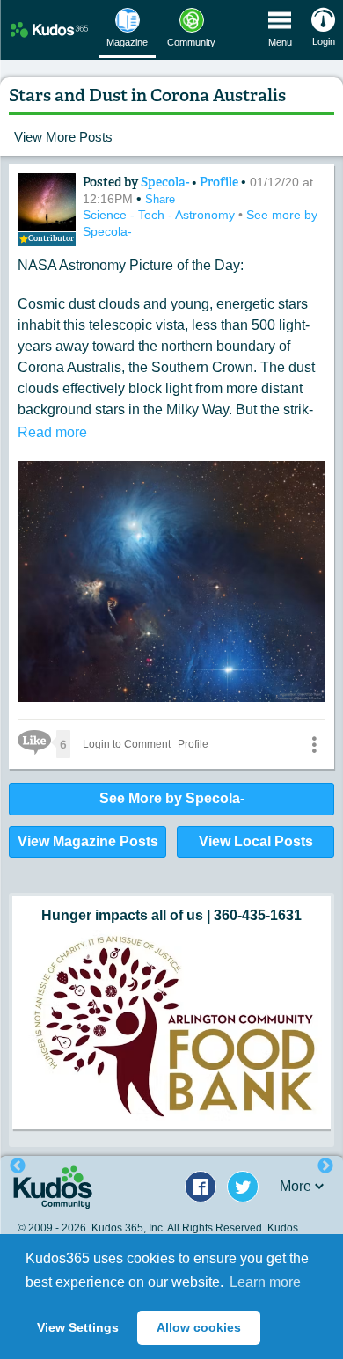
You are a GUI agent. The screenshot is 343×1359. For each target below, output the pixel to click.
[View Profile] (47, 202)
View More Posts (63, 136)
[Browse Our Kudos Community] (49, 29)
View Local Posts (256, 841)
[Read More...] (171, 1025)
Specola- (166, 182)
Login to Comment (127, 744)
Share (160, 199)
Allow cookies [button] (199, 1327)
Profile (219, 182)
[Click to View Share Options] (314, 744)
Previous (17, 1166)
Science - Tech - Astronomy (160, 215)
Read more (52, 432)
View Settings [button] (78, 1327)
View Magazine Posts (88, 841)
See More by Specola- (171, 798)
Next (325, 1166)
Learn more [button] (265, 1282)
